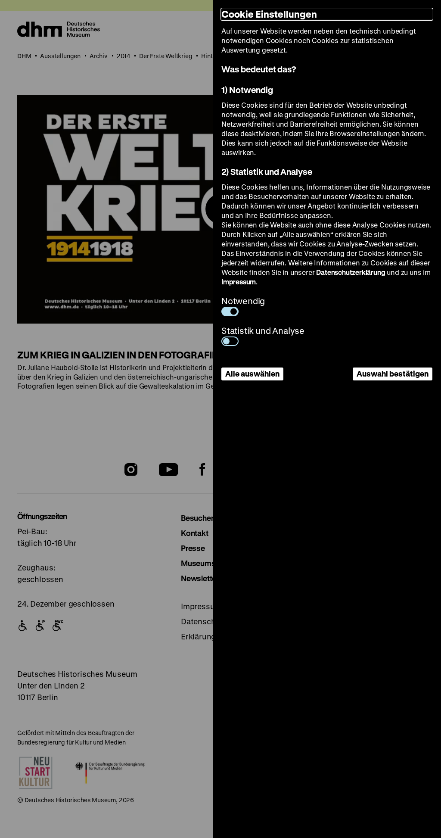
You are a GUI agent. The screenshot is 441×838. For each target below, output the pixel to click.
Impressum (238, 281)
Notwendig (243, 301)
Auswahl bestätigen (393, 373)
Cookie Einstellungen (269, 14)
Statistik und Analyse (262, 331)
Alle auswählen (252, 373)
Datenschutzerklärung (350, 272)
